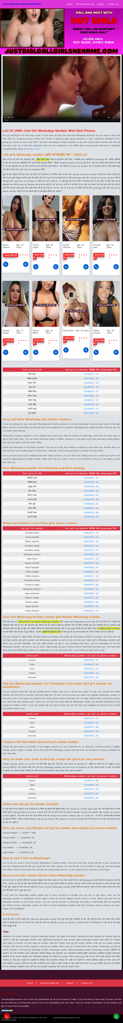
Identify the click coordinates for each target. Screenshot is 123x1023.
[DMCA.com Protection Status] (7, 1010)
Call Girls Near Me (85, 4)
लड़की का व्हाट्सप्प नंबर (51, 632)
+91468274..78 (90, 374)
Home (70, 4)
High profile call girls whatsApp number (39, 622)
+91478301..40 (90, 378)
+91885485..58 (90, 404)
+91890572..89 (90, 499)
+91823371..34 (90, 383)
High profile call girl (109, 628)
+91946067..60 (90, 478)
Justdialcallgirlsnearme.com (66, 1017)
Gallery (100, 4)
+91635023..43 (90, 482)
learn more (34, 149)
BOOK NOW (10, 255)
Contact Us (113, 4)
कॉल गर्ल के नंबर (42, 159)
